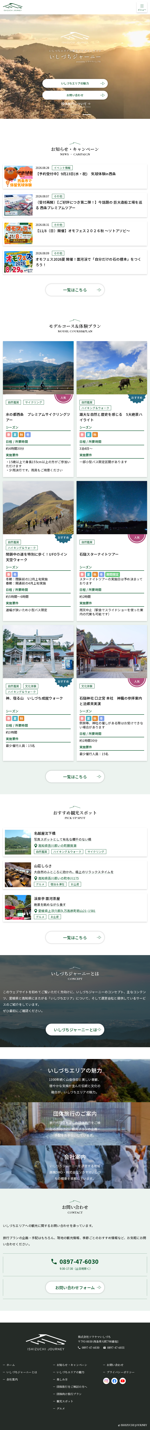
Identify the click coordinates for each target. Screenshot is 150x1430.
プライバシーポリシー (121, 1372)
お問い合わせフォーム (75, 1287)
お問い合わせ (75, 95)
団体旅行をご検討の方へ (72, 1387)
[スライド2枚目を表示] (75, 114)
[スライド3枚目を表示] (87, 114)
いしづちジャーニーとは (75, 1029)
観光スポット (65, 1401)
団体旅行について (74, 103)
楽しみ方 (62, 1379)
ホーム (10, 1365)
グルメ (61, 1408)
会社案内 (12, 1379)
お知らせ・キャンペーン (72, 1365)
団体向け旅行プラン (69, 1394)
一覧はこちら (75, 290)
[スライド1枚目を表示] (63, 114)
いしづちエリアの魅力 (75, 83)
